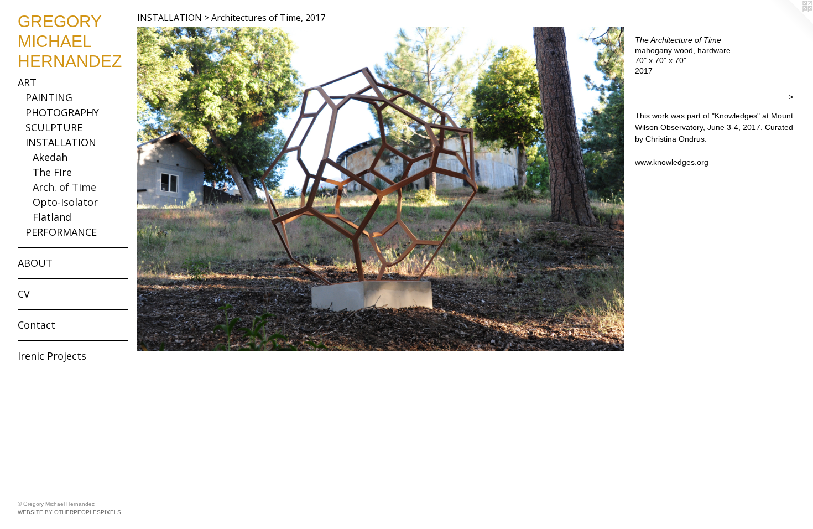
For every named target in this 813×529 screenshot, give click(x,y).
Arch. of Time (64, 187)
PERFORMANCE (61, 231)
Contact (36, 324)
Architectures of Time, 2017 (268, 18)
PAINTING (48, 97)
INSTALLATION (60, 142)
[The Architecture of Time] (380, 189)
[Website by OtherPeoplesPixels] (791, 22)
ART (27, 82)
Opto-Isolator (65, 202)
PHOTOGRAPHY (62, 112)
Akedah (50, 157)
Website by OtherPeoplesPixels (69, 512)
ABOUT (35, 262)
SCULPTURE (53, 127)
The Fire (52, 172)
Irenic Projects (52, 355)
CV (24, 293)
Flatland (52, 217)
